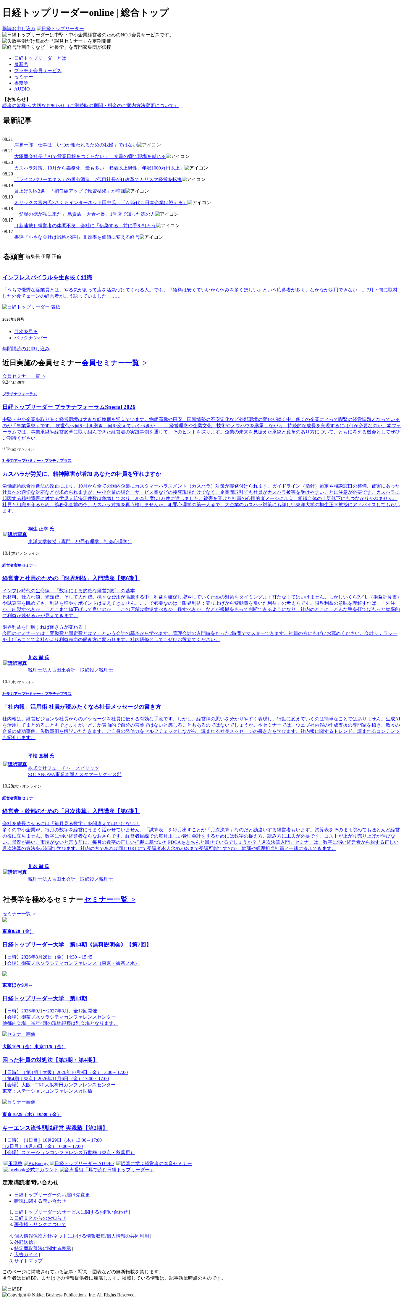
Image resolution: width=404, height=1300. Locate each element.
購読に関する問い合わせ (40, 1201)
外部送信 (23, 1242)
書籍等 (21, 83)
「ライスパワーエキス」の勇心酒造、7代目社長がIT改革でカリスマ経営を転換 (98, 179)
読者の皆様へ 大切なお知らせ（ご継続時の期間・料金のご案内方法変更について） (90, 105)
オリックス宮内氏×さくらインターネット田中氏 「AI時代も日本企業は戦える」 (101, 202)
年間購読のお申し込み (26, 348)
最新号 (21, 64)
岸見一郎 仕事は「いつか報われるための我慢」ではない (75, 144)
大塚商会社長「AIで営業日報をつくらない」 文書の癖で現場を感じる (90, 156)
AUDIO (22, 88)
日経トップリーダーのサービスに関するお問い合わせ (71, 1211)
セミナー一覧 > (109, 899)
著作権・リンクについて (40, 1224)
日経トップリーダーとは (40, 58)
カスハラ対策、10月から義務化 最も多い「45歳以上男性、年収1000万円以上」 (99, 167)
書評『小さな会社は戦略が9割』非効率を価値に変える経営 (77, 237)
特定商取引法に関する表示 (42, 1248)
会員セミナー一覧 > (114, 363)
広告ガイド (26, 1254)
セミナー (23, 76)
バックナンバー (30, 337)
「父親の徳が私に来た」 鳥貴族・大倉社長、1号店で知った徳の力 (84, 214)
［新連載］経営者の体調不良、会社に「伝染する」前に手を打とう (85, 225)
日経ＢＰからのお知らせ (40, 1218)
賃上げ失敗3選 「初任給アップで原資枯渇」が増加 (69, 190)
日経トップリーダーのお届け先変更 (52, 1194)
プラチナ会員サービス (38, 70)
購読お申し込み (18, 28)
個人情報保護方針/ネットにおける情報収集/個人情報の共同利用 (81, 1235)
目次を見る (26, 331)
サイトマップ (28, 1260)
